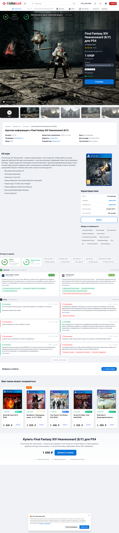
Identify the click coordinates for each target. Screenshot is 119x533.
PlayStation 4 (17, 126)
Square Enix (54, 138)
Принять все (84, 527)
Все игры (29, 9)
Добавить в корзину (65, 453)
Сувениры (104, 9)
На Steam (114, 299)
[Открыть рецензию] (56, 275)
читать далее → (6, 285)
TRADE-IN (113, 3)
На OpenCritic (113, 270)
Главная (7, 126)
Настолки (96, 9)
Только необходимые (71, 527)
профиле (41, 523)
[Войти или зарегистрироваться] (95, 4)
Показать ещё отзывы (60, 360)
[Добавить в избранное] (20, 388)
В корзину (99, 82)
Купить (99, 220)
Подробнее (47, 523)
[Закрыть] (89, 515)
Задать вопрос (110, 369)
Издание (87, 62)
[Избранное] (100, 4)
